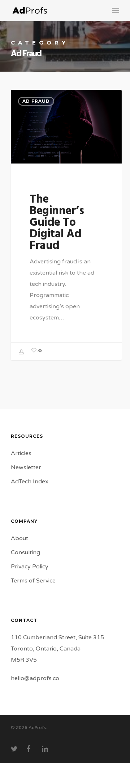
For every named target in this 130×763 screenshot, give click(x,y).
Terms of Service (33, 580)
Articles (21, 453)
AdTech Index (29, 481)
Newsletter (26, 467)
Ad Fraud (36, 101)
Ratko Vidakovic (21, 352)
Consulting (25, 552)
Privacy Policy (29, 566)
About (19, 538)
